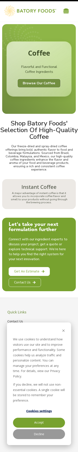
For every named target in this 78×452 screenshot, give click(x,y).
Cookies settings (39, 411)
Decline (39, 434)
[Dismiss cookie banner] (63, 331)
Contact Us (15, 321)
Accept (39, 422)
